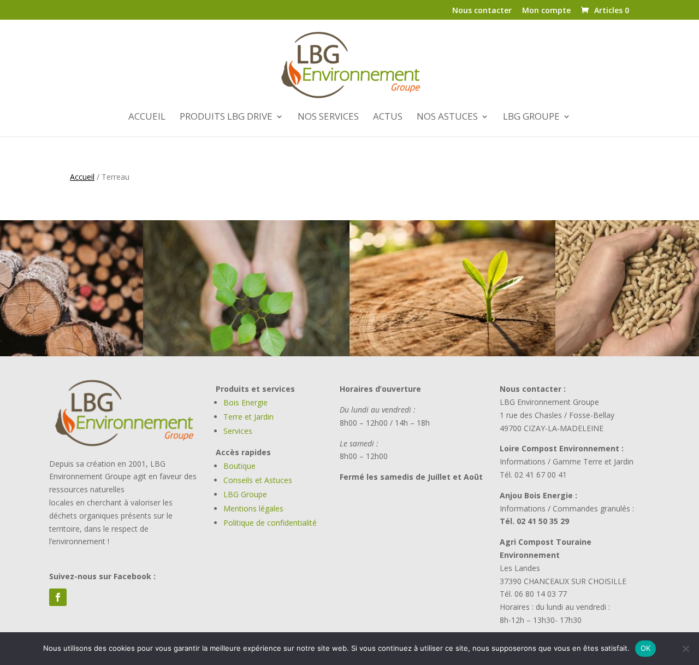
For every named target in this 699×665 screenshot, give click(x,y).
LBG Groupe (245, 494)
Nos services (328, 117)
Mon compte (546, 11)
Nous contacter (482, 11)
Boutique (239, 466)
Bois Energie (245, 402)
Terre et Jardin (248, 416)
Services (237, 431)
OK (646, 648)
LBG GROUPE (531, 117)
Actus (387, 117)
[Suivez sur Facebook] (58, 597)
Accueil (146, 117)
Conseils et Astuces (257, 480)
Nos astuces (447, 117)
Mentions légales (253, 508)
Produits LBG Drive (226, 117)
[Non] (685, 648)
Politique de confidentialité (270, 522)
